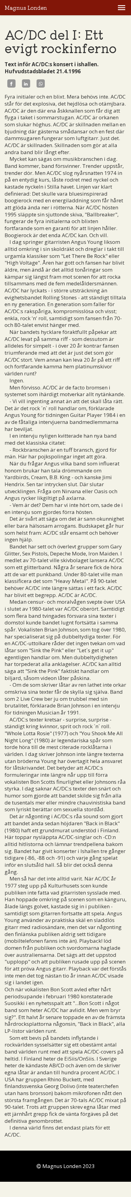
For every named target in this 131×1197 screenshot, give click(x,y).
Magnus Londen (26, 7)
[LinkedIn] (26, 83)
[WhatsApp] (41, 83)
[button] (121, 8)
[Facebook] (11, 83)
